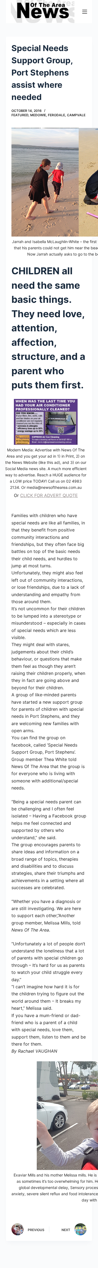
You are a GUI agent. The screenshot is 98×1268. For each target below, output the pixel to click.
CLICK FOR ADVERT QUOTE (49, 495)
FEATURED (19, 115)
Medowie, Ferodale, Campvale (57, 115)
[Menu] (84, 11)
